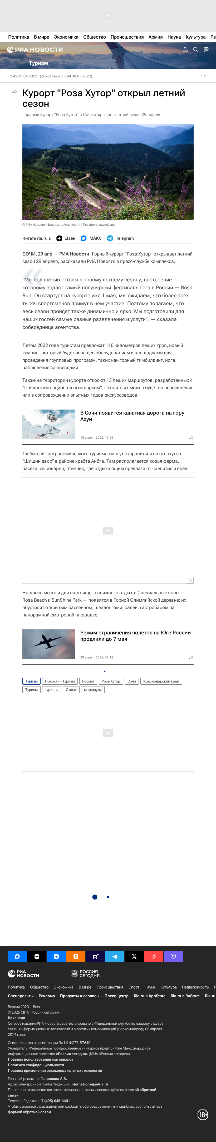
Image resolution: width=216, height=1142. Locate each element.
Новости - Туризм (60, 681)
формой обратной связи (29, 1112)
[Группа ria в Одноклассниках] (75, 956)
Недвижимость (195, 987)
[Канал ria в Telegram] (114, 956)
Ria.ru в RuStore (185, 996)
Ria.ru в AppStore (149, 996)
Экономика (63, 987)
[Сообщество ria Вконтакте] (56, 956)
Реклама (47, 996)
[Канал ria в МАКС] (17, 956)
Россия (88, 681)
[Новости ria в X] (134, 956)
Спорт (134, 987)
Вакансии (16, 1018)
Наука (150, 987)
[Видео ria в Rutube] (95, 956)
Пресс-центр (117, 996)
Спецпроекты (20, 996)
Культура (168, 987)
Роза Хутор (111, 681)
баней (131, 607)
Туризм (31, 681)
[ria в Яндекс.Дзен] (36, 956)
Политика (16, 987)
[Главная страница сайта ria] (34, 49)
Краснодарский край (161, 681)
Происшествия (110, 987)
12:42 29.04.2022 (22, 76)
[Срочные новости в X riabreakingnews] (153, 956)
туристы (51, 690)
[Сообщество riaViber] (173, 956)
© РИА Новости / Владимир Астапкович (51, 224)
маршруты (93, 690)
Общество (39, 987)
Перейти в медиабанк (99, 224)
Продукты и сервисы (79, 996)
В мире (85, 987)
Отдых (71, 690)
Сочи (131, 681)
